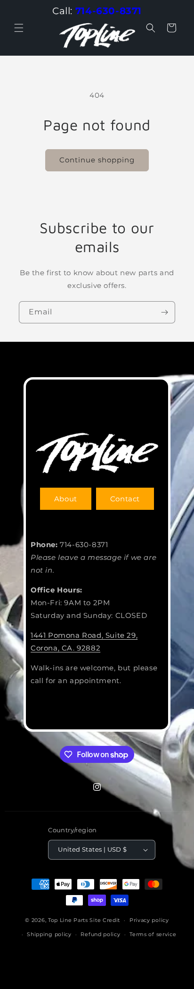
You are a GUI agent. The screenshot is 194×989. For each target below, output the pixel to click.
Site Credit (104, 920)
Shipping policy (49, 934)
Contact (125, 498)
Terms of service (152, 934)
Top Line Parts (68, 920)
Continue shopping (97, 159)
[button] (18, 27)
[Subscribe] (164, 312)
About (65, 498)
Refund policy (100, 934)
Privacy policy (149, 920)
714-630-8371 (108, 11)
